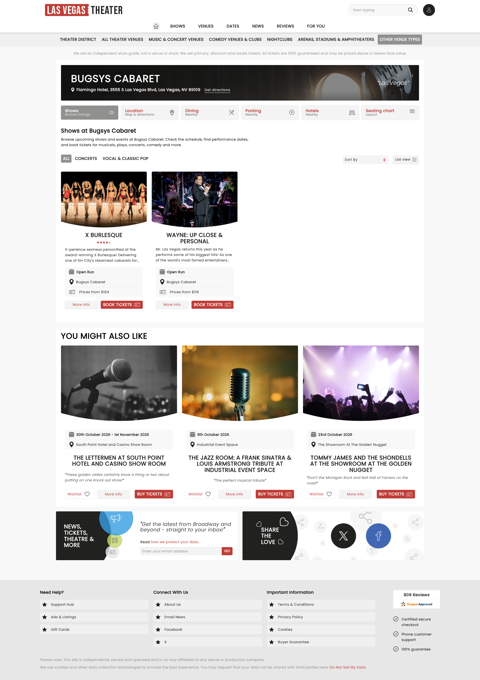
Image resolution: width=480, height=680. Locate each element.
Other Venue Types (400, 39)
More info (81, 304)
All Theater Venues (122, 39)
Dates (232, 26)
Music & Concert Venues (176, 39)
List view (402, 159)
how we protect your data (175, 541)
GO (227, 550)
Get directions (217, 89)
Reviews (285, 26)
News (258, 26)
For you (316, 26)
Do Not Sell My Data (348, 667)
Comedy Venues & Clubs (235, 39)
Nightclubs (279, 39)
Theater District (78, 39)
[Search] (411, 10)
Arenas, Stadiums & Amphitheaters (336, 39)
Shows (177, 26)
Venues (206, 26)
